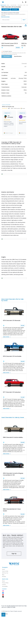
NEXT (24, 20)
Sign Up (14, 553)
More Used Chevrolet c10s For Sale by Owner (12, 299)
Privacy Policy (4, 613)
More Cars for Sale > (5, 16)
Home (8, 5)
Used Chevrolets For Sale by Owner (12, 417)
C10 (24, 5)
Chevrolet (20, 5)
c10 (25, 66)
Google (11, 133)
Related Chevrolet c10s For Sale (11, 26)
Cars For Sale (13, 5)
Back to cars (3, 5)
